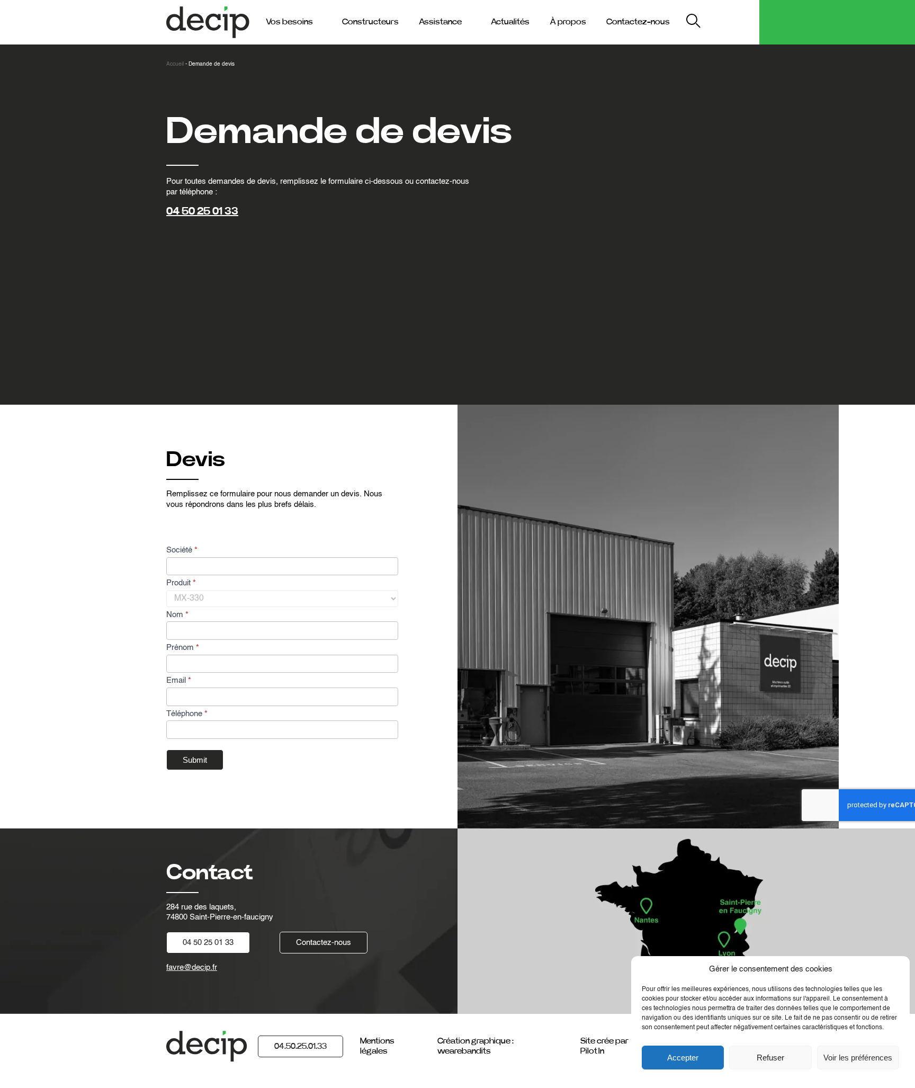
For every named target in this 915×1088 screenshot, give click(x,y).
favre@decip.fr (191, 967)
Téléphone (187, 714)
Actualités (510, 21)
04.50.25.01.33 (300, 1046)
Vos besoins (289, 21)
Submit (195, 759)
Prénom (182, 648)
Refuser (770, 1057)
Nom (177, 615)
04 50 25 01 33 (202, 211)
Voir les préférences (857, 1057)
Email (178, 680)
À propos (568, 21)
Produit (181, 583)
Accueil (175, 64)
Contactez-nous (638, 21)
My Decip (732, 22)
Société (182, 550)
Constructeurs (370, 21)
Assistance (440, 21)
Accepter (682, 1057)
